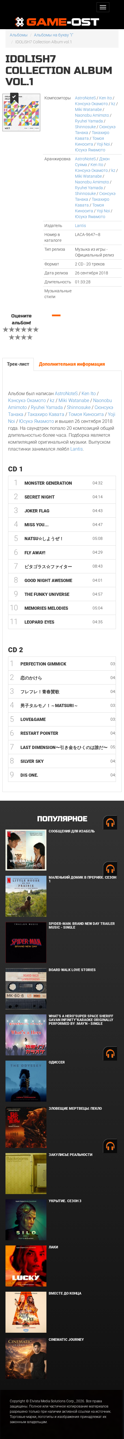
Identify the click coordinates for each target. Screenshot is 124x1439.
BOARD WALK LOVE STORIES (72, 970)
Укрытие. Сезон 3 (65, 1201)
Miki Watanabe (88, 109)
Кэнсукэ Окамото (91, 103)
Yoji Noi (103, 144)
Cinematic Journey (66, 1340)
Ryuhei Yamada (89, 121)
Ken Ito (105, 98)
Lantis (80, 225)
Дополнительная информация (72, 364)
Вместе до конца (65, 1293)
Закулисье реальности (70, 1155)
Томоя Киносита (86, 414)
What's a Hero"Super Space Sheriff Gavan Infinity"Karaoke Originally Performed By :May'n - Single (81, 1020)
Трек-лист (18, 364)
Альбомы (19, 35)
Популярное (62, 819)
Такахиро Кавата (45, 414)
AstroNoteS (85, 98)
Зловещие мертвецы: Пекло (75, 1109)
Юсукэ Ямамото (90, 150)
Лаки (53, 1247)
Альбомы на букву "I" (53, 35)
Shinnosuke (85, 126)
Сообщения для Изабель (72, 831)
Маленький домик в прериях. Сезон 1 (82, 879)
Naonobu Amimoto (92, 115)
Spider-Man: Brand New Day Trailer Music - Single (82, 925)
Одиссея (57, 1062)
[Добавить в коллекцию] (13, 98)
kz (113, 103)
